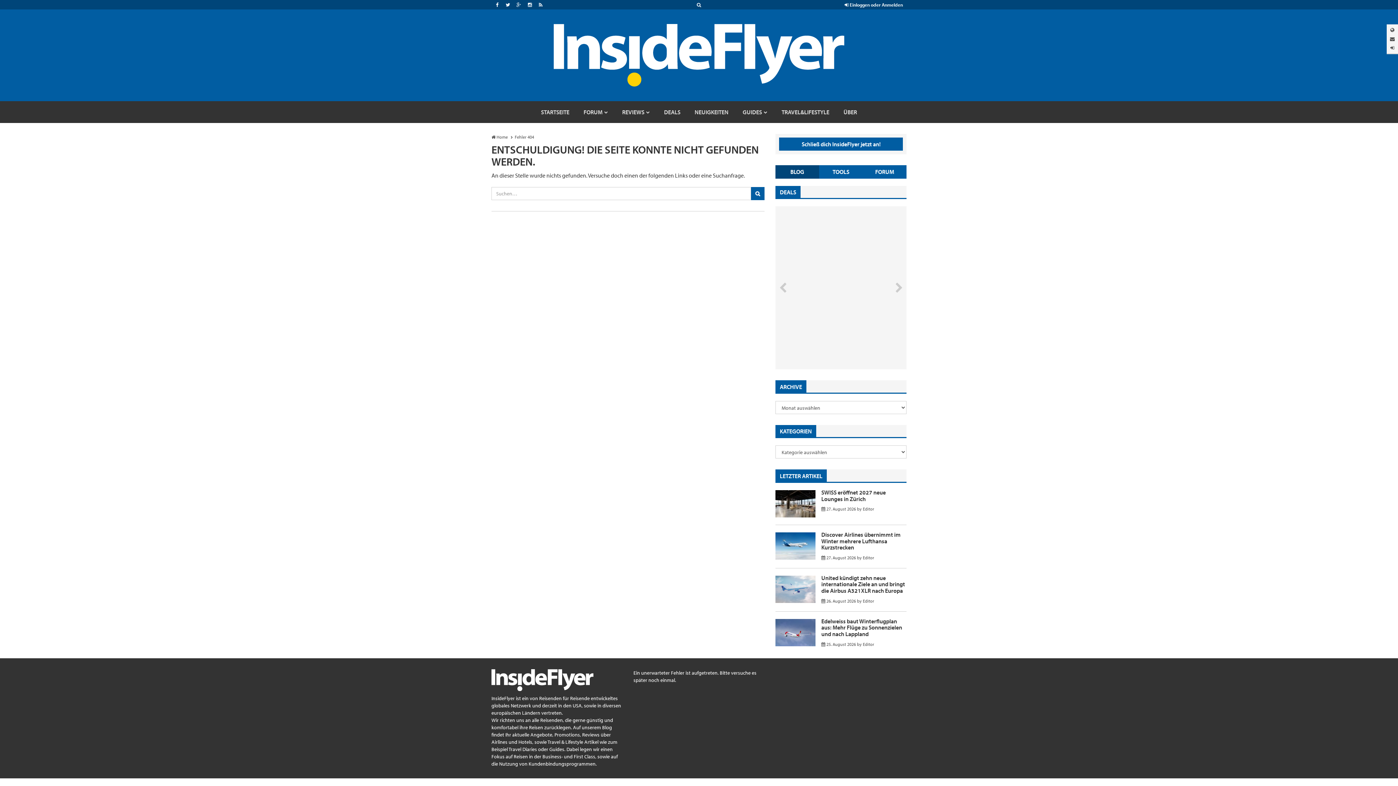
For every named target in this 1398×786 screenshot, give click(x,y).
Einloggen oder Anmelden (876, 5)
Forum (884, 171)
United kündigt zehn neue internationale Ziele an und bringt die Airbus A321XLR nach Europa (863, 584)
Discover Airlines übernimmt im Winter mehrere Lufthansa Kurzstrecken (861, 541)
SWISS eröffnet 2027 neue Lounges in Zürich (853, 496)
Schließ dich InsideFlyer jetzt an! (841, 144)
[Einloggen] (1392, 47)
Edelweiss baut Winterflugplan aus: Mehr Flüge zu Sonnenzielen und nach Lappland (861, 628)
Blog (797, 171)
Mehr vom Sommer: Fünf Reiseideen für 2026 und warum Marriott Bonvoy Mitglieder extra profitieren (829, 339)
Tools (841, 171)
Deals (788, 192)
